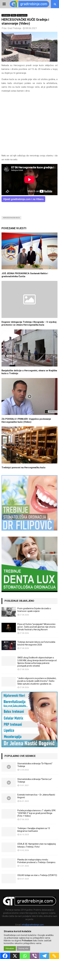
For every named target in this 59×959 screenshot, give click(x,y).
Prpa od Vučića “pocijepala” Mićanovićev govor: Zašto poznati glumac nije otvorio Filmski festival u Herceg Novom (36, 627)
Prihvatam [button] (10, 948)
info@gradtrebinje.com (33, 924)
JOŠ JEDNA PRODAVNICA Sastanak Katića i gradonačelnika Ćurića (25, 275)
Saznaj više (23, 948)
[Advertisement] (29, 124)
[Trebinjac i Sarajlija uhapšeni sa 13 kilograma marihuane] (9, 831)
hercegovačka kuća (11, 218)
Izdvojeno (5, 15)
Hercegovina (22, 15)
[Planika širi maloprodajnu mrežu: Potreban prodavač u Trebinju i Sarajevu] (9, 863)
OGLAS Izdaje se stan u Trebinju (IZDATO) (37, 875)
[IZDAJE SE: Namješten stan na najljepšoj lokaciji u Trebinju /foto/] (9, 847)
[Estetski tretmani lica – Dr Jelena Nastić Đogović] (9, 798)
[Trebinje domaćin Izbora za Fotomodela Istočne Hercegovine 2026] (9, 645)
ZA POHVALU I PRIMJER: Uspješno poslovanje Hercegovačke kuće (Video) (26, 420)
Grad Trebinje (14, 28)
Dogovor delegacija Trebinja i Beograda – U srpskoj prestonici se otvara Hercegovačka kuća (29, 323)
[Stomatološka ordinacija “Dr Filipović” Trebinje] (9, 767)
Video (13, 15)
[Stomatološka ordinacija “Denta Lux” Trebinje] (9, 782)
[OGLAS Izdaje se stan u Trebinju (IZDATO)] (9, 878)
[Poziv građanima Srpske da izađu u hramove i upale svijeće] (9, 611)
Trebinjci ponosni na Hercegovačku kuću (23, 467)
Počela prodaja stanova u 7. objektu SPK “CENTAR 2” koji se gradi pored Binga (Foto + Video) (36, 813)
